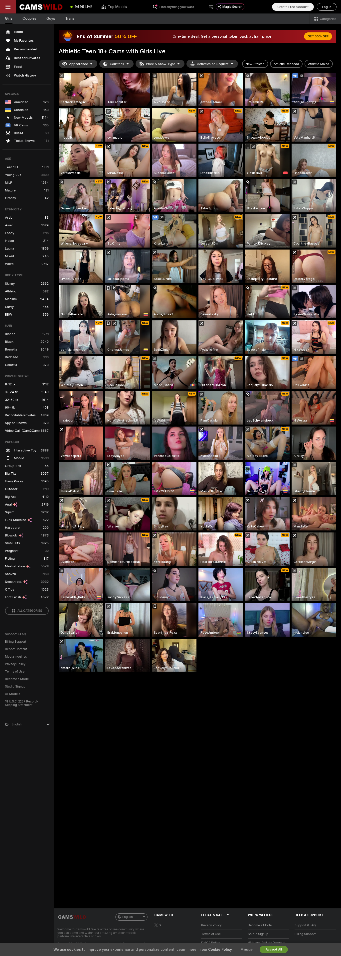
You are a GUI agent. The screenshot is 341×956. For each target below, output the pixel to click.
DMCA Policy (210, 943)
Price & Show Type (160, 64)
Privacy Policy (15, 664)
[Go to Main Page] (41, 6)
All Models (12, 694)
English (127, 917)
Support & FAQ (15, 634)
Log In (326, 7)
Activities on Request (212, 64)
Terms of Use (14, 671)
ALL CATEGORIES (29, 610)
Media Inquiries (16, 656)
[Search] (211, 6)
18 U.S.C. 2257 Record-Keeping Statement (21, 703)
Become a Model (17, 679)
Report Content (16, 649)
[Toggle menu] (8, 6)
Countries (117, 64)
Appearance (78, 64)
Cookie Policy (220, 950)
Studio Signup (15, 686)
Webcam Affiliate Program (266, 943)
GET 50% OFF (318, 36)
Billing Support (15, 641)
